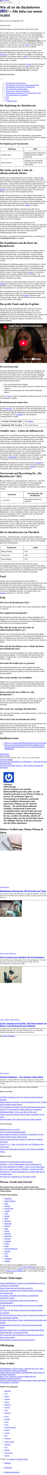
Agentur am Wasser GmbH (18, 1459)
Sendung (3, 593)
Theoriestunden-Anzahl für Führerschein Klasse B (17, 1340)
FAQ (7, 99)
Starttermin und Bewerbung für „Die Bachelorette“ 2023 (23, 93)
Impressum (8, 1468)
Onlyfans (7, 1239)
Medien (32, 467)
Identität (3, 284)
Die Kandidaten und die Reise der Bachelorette (20, 87)
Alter (6, 1203)
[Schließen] (1, 9)
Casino (2, 1019)
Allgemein (13, 953)
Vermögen (7, 1259)
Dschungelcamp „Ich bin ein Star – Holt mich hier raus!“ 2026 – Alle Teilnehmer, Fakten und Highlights (22, 1369)
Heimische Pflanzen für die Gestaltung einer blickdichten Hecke (22, 1330)
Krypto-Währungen (28, 1267)
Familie (27, 205)
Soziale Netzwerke (10, 1249)
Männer (2, 190)
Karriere (38, 463)
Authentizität (12, 457)
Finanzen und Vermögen (14, 1271)
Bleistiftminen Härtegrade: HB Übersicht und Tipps (23, 891)
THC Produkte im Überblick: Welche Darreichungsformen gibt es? (23, 1107)
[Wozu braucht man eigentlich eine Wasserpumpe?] (11, 916)
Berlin (26, 56)
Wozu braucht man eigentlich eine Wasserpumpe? (23, 957)
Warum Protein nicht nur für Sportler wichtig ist (16, 1288)
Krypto (6, 1231)
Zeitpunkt (3, 54)
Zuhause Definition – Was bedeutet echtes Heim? (22, 1077)
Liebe (27, 45)
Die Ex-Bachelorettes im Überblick (17, 95)
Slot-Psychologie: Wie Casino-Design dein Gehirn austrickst (21, 1119)
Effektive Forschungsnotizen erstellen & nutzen (16, 1162)
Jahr (41, 178)
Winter (31, 421)
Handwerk (8, 1223)
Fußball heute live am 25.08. (10, 1129)
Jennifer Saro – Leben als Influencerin (18, 91)
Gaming (7, 1019)
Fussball (7, 1206)
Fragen (9, 396)
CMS (6, 1256)
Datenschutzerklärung (11, 1472)
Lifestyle (7, 1226)
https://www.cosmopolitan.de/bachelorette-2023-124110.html (25, 743)
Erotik (6, 1246)
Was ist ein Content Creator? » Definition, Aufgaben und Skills (21, 1169)
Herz (27, 66)
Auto (6, 1213)
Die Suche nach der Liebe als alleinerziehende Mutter (22, 85)
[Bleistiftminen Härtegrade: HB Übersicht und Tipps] (11, 850)
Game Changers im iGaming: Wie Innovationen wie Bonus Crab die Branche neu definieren (23, 1024)
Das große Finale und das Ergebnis (16, 89)
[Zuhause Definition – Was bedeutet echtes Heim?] (7, 1036)
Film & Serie (8, 1208)
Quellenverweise (12, 101)
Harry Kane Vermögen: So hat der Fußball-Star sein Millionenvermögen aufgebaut (18, 1377)
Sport (6, 1229)
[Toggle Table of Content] (1, 79)
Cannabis (7, 1241)
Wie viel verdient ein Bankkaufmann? (13, 1132)
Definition (7, 1413)
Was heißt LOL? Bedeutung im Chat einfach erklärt (18, 1177)
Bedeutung (8, 409)
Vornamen (7, 1438)
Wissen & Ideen (4, 887)
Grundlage (19, 414)
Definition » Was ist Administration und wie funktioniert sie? (21, 1164)
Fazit (7, 97)
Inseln (31, 272)
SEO (6, 1254)
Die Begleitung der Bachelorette (16, 83)
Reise (29, 64)
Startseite (7, 1463)
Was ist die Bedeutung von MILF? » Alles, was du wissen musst (22, 1167)
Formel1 (7, 1251)
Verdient (7, 1261)
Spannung (26, 295)
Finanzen (7, 1221)
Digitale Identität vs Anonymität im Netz (14, 1332)
